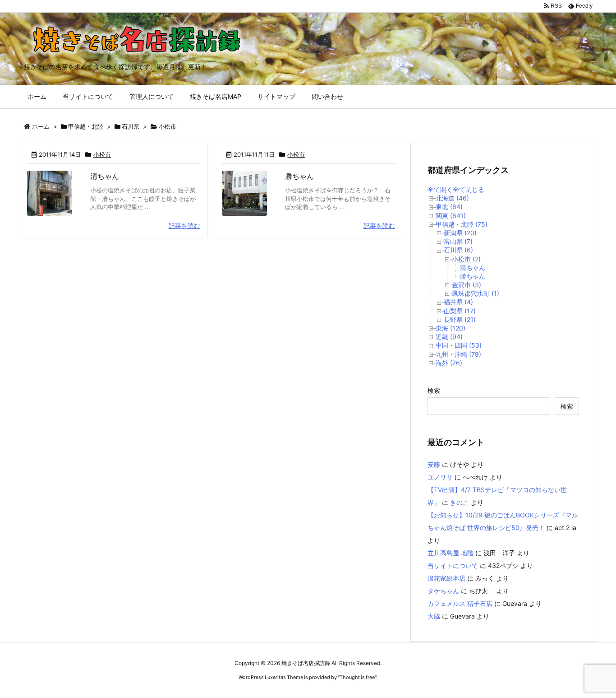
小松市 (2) (466, 259)
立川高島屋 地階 (450, 553)
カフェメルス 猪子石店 (460, 603)
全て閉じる (468, 189)
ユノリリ (440, 477)
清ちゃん (104, 176)
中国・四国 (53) (459, 345)
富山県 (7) (458, 241)
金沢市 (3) (466, 285)
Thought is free (357, 677)
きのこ (459, 502)
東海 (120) (450, 328)
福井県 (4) (458, 302)
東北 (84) (449, 206)
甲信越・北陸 (85, 126)
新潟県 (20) (460, 233)
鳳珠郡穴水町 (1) (475, 293)
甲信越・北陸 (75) (461, 224)
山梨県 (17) (460, 311)
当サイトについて (453, 565)
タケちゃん (443, 591)
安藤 (434, 464)
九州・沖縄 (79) (458, 354)
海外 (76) (449, 363)
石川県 (130, 126)
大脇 (434, 616)
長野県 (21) (460, 319)
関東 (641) (451, 215)
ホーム (41, 126)
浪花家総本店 (446, 578)
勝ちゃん (299, 176)
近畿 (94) (449, 336)
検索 (434, 390)
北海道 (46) (452, 198)
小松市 (102, 154)
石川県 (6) (458, 250)
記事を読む (184, 225)
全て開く (440, 189)
